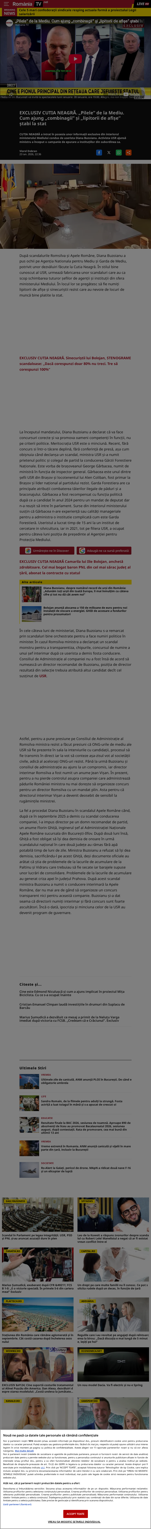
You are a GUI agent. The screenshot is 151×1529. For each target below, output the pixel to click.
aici (43, 1467)
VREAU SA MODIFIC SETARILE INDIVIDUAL (74, 1521)
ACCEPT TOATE (76, 1514)
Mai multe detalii (24, 1450)
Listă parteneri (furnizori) (17, 1504)
